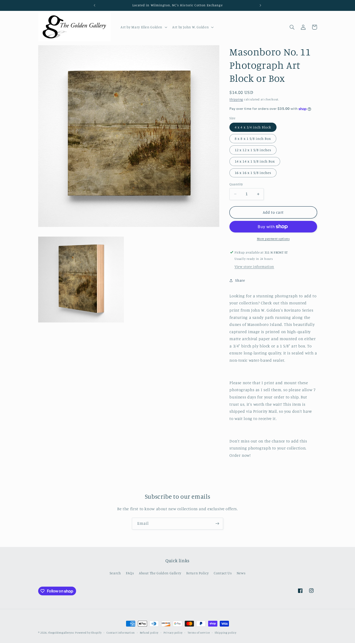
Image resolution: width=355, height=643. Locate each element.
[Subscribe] (217, 524)
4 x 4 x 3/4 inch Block (253, 127)
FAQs (130, 573)
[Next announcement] (260, 5)
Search (115, 573)
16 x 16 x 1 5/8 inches (253, 173)
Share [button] (240, 280)
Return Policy (197, 573)
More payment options (273, 238)
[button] (143, 27)
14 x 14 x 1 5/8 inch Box (255, 161)
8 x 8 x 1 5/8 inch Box (253, 138)
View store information (254, 266)
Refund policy (149, 632)
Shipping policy (225, 632)
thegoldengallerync (61, 632)
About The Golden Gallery (160, 573)
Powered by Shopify (88, 632)
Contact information (120, 632)
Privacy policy (173, 632)
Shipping (236, 99)
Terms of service (199, 632)
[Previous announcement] (94, 5)
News (241, 573)
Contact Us (223, 573)
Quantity (236, 184)
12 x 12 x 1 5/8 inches (253, 150)
